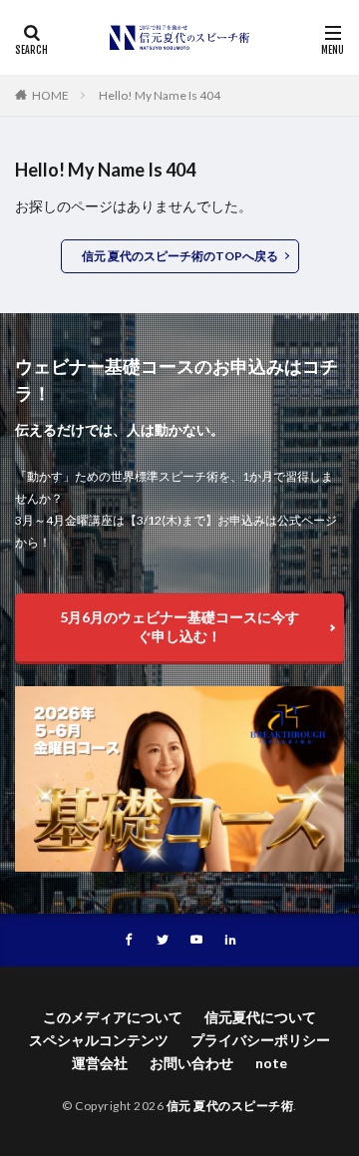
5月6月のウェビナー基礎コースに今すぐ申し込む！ (179, 626)
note (271, 1062)
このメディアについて (112, 1016)
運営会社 (100, 1062)
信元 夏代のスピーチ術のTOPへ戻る (180, 255)
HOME (50, 95)
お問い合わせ (191, 1062)
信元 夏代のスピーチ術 (230, 1105)
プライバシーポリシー (260, 1039)
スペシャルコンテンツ (99, 1039)
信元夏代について (260, 1016)
